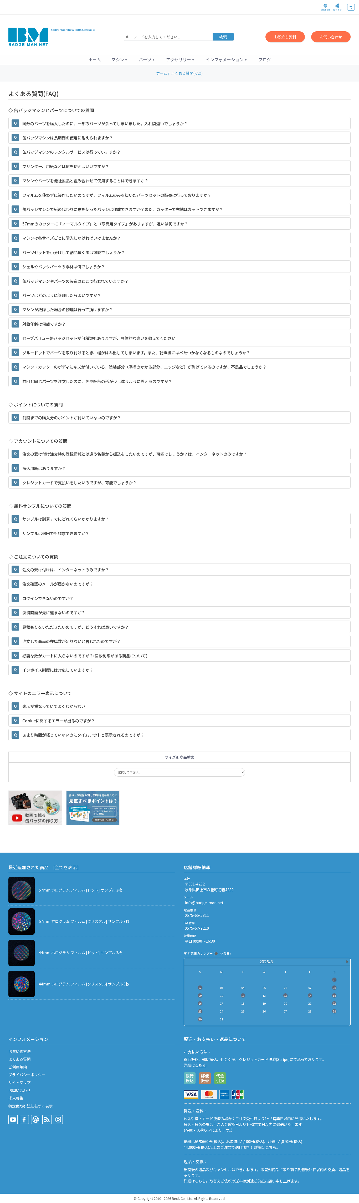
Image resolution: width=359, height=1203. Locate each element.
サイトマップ (19, 1082)
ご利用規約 (17, 1067)
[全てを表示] (66, 867)
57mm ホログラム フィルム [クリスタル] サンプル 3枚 (84, 921)
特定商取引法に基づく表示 (30, 1106)
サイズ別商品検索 (179, 757)
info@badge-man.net (204, 902)
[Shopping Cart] (351, 7)
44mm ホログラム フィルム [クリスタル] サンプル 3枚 (84, 983)
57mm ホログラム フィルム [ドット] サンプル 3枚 (80, 890)
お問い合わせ (331, 36)
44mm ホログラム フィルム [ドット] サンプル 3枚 (80, 952)
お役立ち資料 (285, 36)
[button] (119, 59)
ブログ (264, 59)
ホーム (94, 59)
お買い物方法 (19, 1051)
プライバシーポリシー (26, 1074)
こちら (200, 1065)
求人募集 (15, 1098)
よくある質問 (19, 1059)
